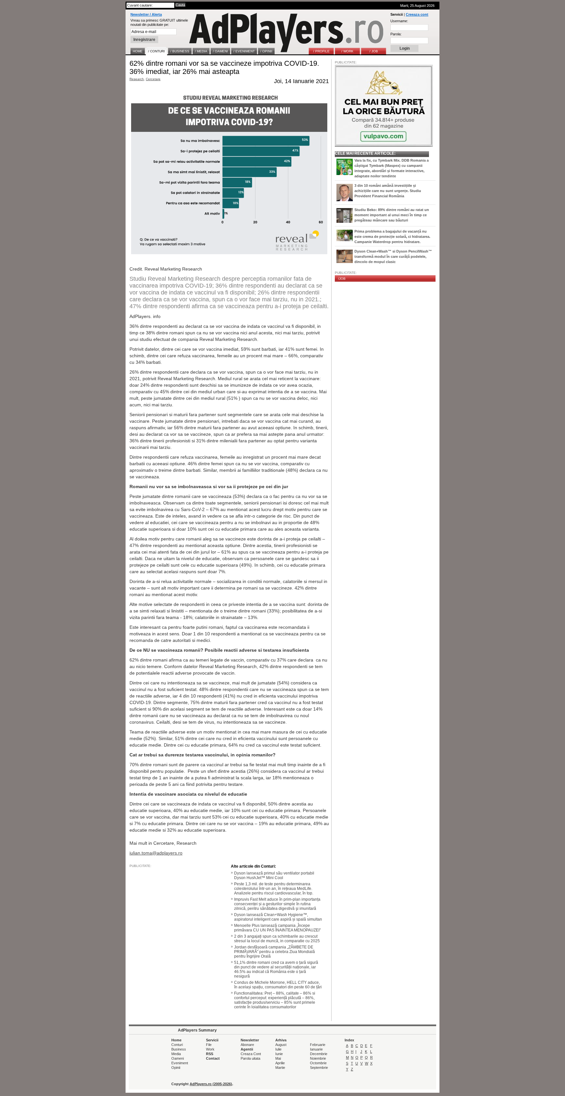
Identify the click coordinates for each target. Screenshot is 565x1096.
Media (176, 1054)
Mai (278, 1058)
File (209, 1045)
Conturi (177, 1045)
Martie (280, 1067)
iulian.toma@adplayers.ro (155, 853)
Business (178, 1049)
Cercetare (153, 79)
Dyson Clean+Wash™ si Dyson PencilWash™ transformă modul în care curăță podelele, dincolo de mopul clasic (393, 256)
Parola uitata (250, 1058)
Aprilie (280, 1063)
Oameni (177, 1058)
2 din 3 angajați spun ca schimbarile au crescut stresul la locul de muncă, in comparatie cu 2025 (277, 938)
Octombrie (318, 1063)
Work (210, 1049)
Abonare (247, 1045)
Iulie (278, 1049)
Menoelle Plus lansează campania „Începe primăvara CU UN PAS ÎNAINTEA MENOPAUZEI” (277, 927)
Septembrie (319, 1067)
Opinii (175, 1067)
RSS (209, 1054)
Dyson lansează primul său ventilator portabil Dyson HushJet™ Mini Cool (274, 875)
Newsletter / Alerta (146, 14)
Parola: (396, 34)
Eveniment (179, 1063)
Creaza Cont (251, 1054)
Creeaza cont (417, 14)
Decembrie (318, 1054)
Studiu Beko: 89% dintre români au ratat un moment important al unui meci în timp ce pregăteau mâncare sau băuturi (391, 215)
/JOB (342, 278)
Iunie (279, 1054)
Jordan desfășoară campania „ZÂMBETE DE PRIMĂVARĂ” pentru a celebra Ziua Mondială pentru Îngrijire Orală (274, 952)
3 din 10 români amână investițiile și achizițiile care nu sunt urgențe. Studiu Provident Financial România (387, 191)
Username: (399, 21)
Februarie (317, 1045)
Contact (213, 1058)
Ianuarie (316, 1049)
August (280, 1045)
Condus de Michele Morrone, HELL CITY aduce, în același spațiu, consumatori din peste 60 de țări (278, 984)
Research (136, 79)
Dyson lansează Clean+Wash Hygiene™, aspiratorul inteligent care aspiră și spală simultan (278, 917)
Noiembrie (318, 1058)
